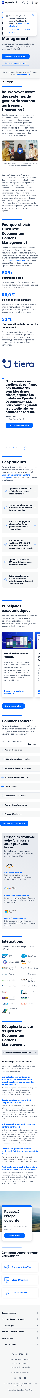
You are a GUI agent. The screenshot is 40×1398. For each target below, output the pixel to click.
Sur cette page (7, 82)
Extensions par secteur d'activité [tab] (17, 1053)
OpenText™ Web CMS (24, 1390)
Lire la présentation (13, 706)
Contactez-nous (14, 1235)
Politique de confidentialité (20, 1359)
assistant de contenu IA (17, 260)
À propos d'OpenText (21, 1267)
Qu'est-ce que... (8, 1325)
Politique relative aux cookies (20, 1367)
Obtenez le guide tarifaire (14, 823)
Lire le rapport (21, 75)
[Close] (33, 15)
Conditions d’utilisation (20, 1363)
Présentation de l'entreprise (14, 1319)
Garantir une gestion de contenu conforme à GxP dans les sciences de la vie (20, 1151)
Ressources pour (9, 1313)
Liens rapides (7, 1338)
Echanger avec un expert (15, 56)
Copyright (6, 1383)
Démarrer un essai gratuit (16, 63)
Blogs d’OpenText (20, 1280)
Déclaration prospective (20, 1373)
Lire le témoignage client (18, 425)
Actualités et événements (13, 1332)
